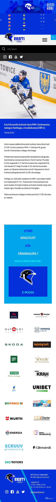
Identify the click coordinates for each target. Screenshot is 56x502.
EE (53, 37)
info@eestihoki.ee (37, 492)
